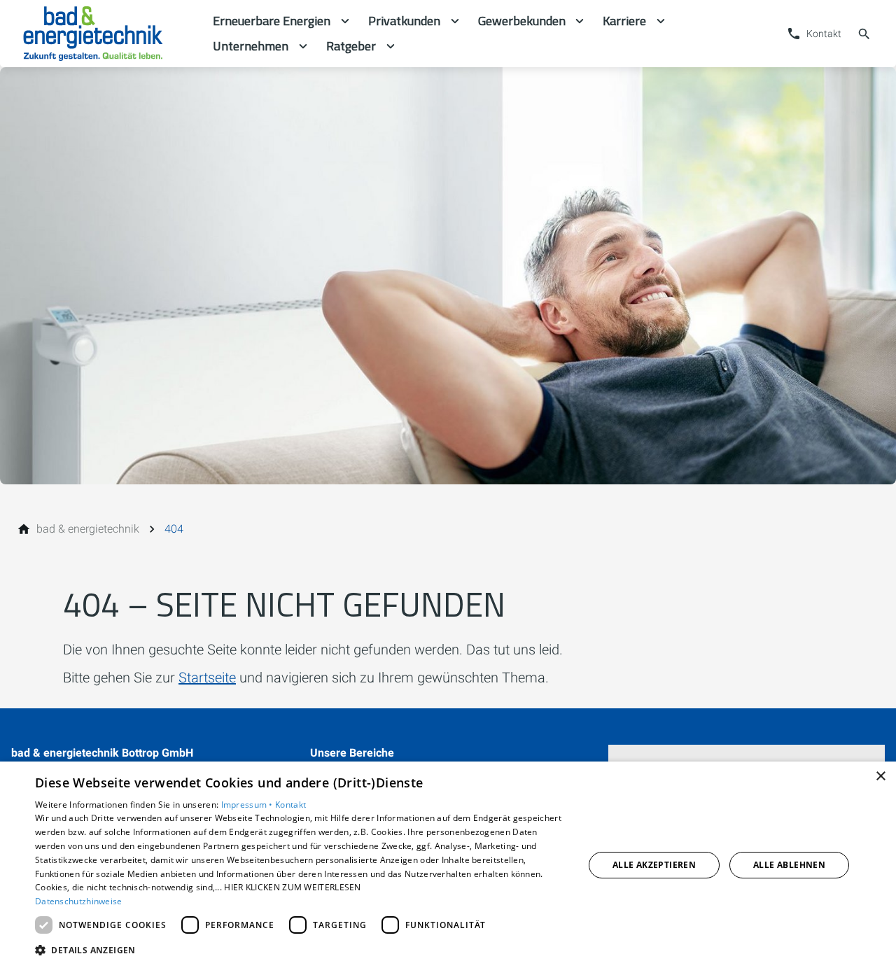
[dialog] (448, 865)
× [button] (880, 776)
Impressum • (248, 805)
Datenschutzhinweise (78, 901)
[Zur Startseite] (106, 34)
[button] (301, 949)
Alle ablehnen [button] (789, 865)
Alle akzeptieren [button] (654, 865)
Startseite (207, 677)
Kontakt (290, 805)
